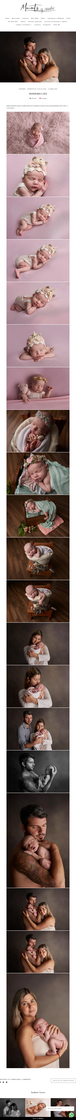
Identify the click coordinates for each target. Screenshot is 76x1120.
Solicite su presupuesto (63, 1080)
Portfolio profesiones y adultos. (56, 21)
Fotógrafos (47, 24)
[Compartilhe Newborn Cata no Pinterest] (6, 1082)
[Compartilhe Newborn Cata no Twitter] (3, 1082)
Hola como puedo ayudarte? (55, 1108)
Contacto (37, 24)
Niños (68, 18)
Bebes (43, 18)
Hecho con (38, 1118)
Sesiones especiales (35, 21)
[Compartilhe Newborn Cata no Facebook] (0, 1082)
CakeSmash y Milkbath (56, 18)
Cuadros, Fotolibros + (24, 24)
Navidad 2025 (13, 21)
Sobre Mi (56, 24)
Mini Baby (35, 18)
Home (7, 18)
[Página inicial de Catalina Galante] (38, 8)
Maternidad (16, 18)
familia (23, 21)
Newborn (25, 18)
